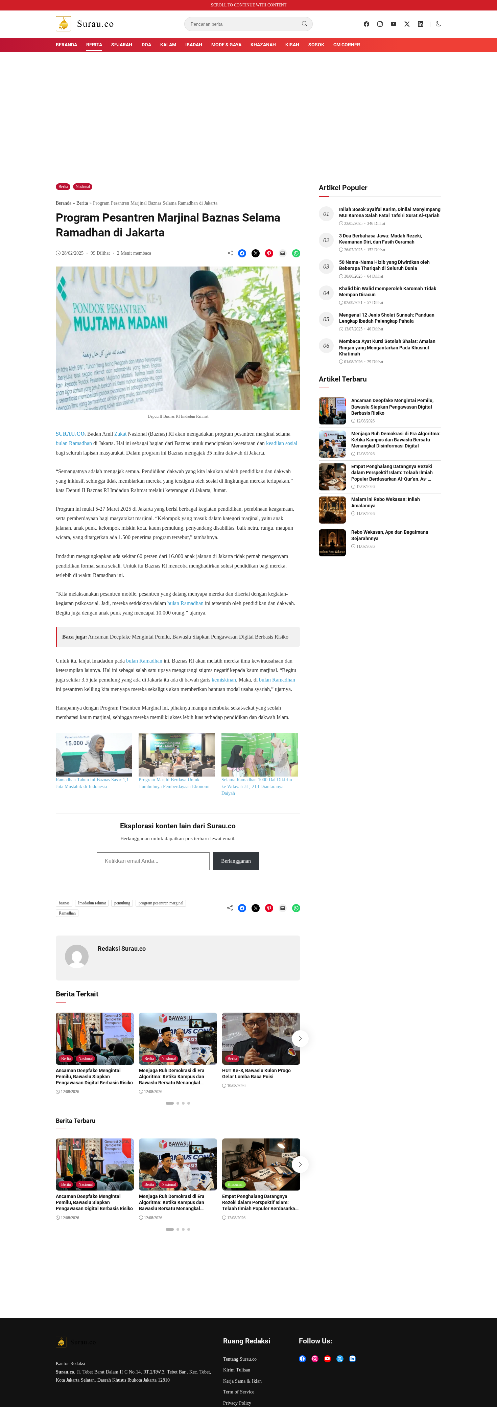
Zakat (120, 434)
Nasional (83, 186)
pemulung (122, 903)
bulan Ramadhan (74, 443)
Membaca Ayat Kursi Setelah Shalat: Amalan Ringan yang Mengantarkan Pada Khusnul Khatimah (387, 347)
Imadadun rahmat (92, 903)
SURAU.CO (70, 434)
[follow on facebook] (366, 24)
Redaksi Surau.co (122, 948)
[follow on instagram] (380, 24)
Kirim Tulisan (236, 1370)
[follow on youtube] (393, 24)
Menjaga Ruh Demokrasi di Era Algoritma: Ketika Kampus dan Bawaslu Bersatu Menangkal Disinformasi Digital (172, 1080)
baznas (64, 903)
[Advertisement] (248, 108)
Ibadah (193, 44)
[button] (438, 24)
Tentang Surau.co (240, 1359)
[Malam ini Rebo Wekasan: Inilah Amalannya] (332, 519)
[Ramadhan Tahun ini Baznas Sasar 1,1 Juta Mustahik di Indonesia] (94, 755)
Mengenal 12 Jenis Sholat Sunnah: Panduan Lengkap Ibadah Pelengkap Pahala (386, 318)
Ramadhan (67, 913)
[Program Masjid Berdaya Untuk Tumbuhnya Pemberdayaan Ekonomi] (177, 755)
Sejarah (121, 44)
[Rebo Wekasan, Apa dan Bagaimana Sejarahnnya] (332, 551)
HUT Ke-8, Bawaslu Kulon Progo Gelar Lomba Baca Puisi (256, 1073)
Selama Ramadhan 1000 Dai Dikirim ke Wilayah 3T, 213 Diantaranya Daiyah (256, 786)
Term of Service (238, 1391)
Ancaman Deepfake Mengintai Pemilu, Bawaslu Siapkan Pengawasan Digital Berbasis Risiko (188, 637)
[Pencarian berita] (304, 24)
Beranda (66, 44)
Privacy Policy (237, 1403)
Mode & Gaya (226, 44)
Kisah (292, 44)
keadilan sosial (281, 443)
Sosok (316, 44)
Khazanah (263, 44)
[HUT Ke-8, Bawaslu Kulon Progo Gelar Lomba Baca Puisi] (261, 1060)
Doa (146, 44)
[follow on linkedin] (421, 24)
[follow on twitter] (407, 24)
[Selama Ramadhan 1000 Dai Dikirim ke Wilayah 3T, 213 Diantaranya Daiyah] (259, 755)
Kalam (168, 44)
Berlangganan (236, 861)
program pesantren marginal (161, 903)
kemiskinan (224, 680)
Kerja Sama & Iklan (242, 1381)
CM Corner (346, 44)
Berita (94, 44)
